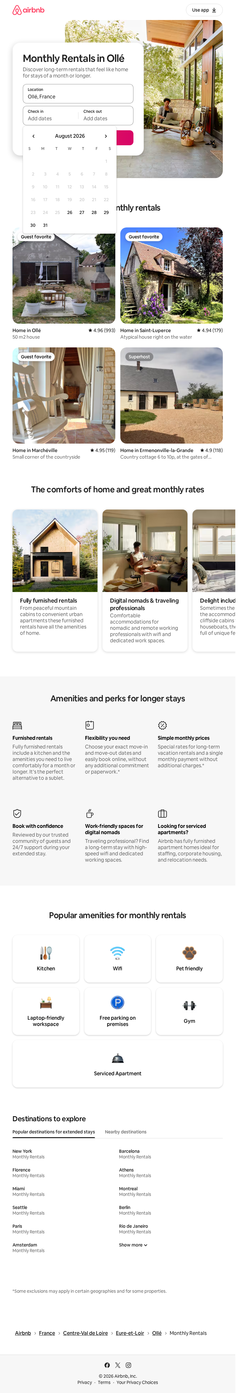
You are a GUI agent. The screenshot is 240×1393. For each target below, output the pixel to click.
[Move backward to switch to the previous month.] (34, 136)
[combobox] (78, 96)
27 (81, 212)
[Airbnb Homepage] (28, 10)
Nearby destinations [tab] (126, 1132)
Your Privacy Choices (137, 1382)
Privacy (85, 1382)
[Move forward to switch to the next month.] (106, 136)
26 (69, 212)
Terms (104, 1382)
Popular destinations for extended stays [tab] (53, 1132)
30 (33, 225)
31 (45, 225)
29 (106, 212)
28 (94, 212)
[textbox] (50, 118)
